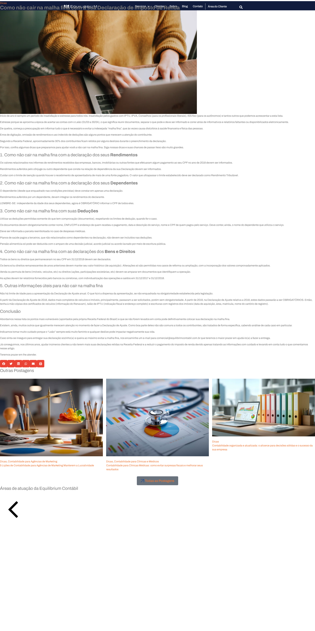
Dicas (3, 3)
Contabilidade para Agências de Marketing (32, 461)
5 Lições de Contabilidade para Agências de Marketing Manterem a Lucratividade (47, 465)
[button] (3, 363)
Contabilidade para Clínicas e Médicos (136, 461)
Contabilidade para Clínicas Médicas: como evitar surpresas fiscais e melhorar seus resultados (154, 467)
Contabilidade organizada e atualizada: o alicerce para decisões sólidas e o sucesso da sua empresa (262, 447)
